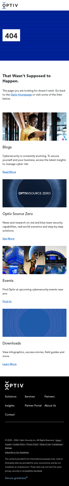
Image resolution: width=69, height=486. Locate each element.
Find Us (7, 301)
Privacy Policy (32, 444)
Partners (50, 396)
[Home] (10, 5)
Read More (9, 172)
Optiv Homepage (21, 95)
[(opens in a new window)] (6, 433)
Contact (10, 414)
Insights (9, 405)
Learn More (10, 364)
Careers (8, 444)
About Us (50, 405)
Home (57, 440)
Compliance (57, 444)
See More (8, 239)
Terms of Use (45, 444)
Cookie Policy (19, 444)
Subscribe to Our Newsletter (17, 453)
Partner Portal (33, 405)
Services (30, 396)
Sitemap (8, 448)
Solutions (10, 396)
